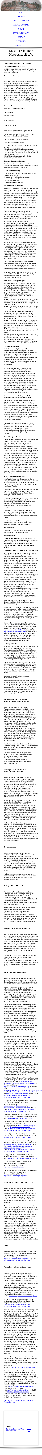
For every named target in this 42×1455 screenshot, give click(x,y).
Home (21, 13)
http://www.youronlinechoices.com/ (15, 632)
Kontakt (21, 37)
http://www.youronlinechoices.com (17, 1093)
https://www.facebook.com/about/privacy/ (16, 1087)
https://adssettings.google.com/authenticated (17, 1107)
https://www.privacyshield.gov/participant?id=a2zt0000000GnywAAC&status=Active (17, 1096)
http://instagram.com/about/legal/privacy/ (19, 1118)
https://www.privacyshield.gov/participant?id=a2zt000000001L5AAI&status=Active (19, 1110)
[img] (21, 5)
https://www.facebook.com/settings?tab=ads (23, 1092)
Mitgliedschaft (21, 33)
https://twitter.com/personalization (20, 1127)
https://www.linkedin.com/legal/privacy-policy (18, 1144)
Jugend (21, 29)
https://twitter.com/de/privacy (27, 1125)
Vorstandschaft (21, 25)
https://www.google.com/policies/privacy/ (16, 1258)
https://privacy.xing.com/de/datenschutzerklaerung (22, 1158)
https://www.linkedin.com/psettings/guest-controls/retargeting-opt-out (18, 1147)
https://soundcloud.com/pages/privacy (15, 1176)
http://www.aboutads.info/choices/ (14, 630)
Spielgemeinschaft (21, 21)
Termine (21, 17)
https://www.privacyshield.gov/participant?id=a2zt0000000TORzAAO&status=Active (19, 1129)
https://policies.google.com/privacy (14, 1106)
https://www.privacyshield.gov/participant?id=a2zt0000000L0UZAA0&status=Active (19, 1150)
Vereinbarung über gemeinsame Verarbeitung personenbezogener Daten (20, 1082)
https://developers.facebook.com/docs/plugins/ (23, 1296)
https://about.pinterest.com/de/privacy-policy (17, 1137)
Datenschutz (21, 45)
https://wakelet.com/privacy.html (14, 1167)
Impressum (21, 41)
